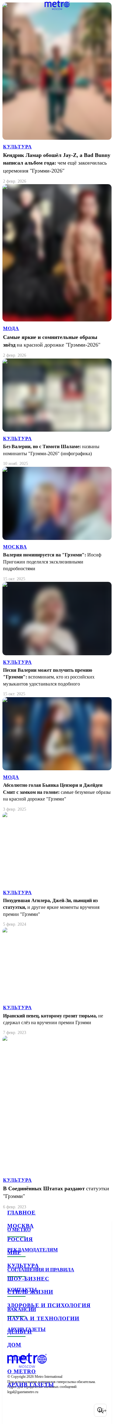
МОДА (11, 328)
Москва (20, 1226)
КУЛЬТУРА (17, 146)
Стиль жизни (30, 1292)
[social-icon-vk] (13, 1410)
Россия (20, 1239)
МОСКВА (15, 546)
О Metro (21, 1371)
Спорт (17, 1358)
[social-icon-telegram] (29, 1410)
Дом (14, 1345)
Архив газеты (30, 1384)
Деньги (19, 1332)
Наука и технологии (43, 1318)
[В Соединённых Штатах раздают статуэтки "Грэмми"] (57, 1123)
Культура (23, 1265)
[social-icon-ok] (45, 1410)
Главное (21, 1213)
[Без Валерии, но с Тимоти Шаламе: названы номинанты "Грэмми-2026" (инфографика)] (57, 413)
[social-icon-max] (61, 1410)
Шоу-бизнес (28, 1279)
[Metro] (57, 5)
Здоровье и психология (49, 1305)
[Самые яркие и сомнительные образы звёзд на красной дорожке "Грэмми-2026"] (57, 271)
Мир (14, 1252)
